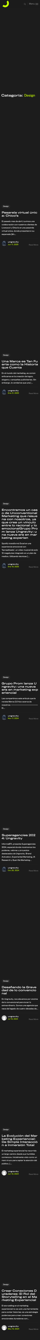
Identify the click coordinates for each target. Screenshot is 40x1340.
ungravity (13, 242)
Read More (33, 245)
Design (6, 206)
